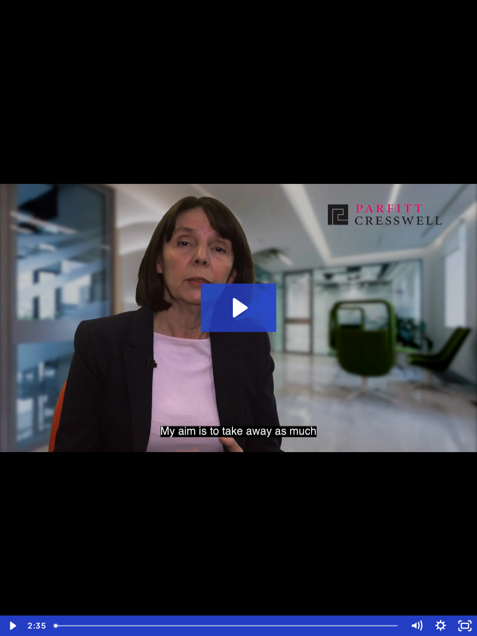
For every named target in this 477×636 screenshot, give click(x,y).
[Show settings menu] (441, 626)
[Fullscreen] (465, 626)
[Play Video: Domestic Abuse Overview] (239, 308)
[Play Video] (12, 626)
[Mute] (416, 626)
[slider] (227, 626)
